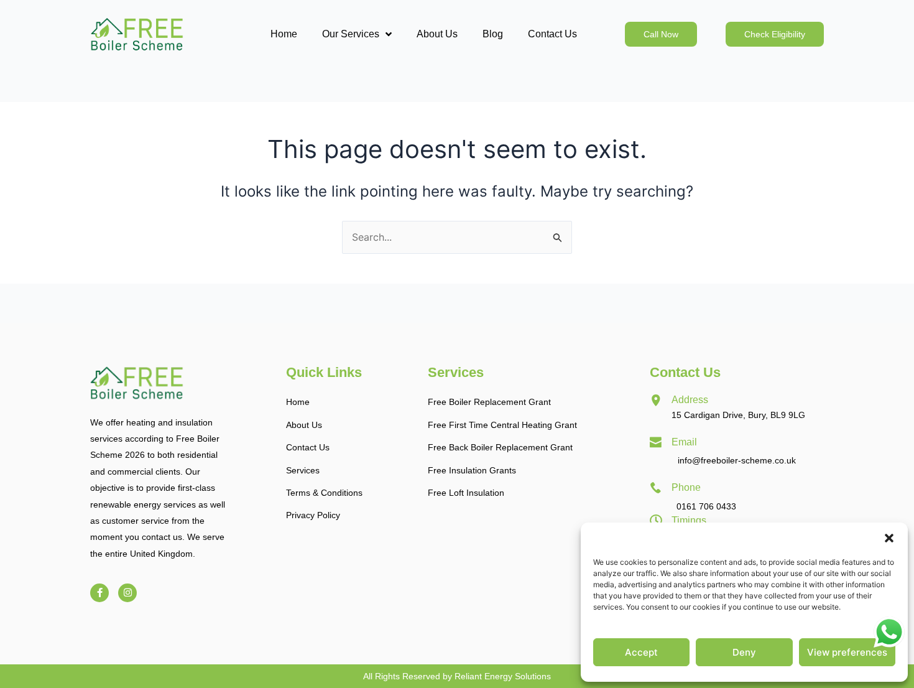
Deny (744, 652)
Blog (492, 34)
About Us (437, 34)
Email (684, 442)
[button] (889, 538)
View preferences (847, 652)
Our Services (350, 34)
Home (283, 34)
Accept (641, 652)
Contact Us (552, 34)
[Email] (656, 442)
